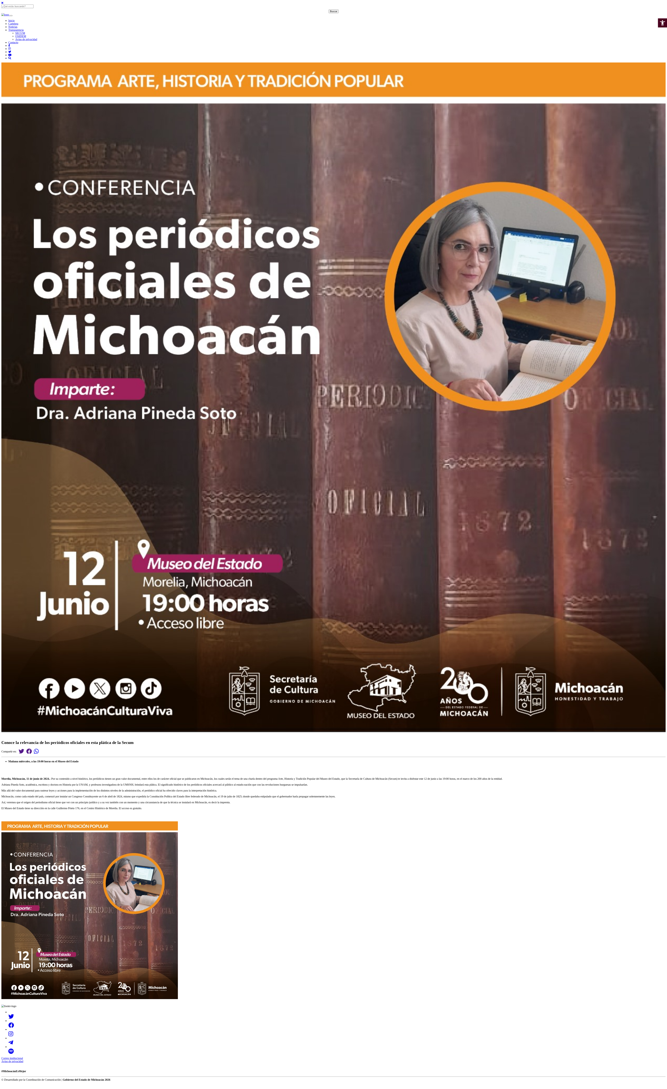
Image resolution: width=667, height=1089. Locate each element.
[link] (662, 22)
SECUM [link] (20, 33)
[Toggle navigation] (11, 15)
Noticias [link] (12, 26)
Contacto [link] (13, 42)
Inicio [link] (11, 20)
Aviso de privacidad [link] (26, 39)
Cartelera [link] (13, 23)
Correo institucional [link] (12, 1058)
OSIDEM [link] (20, 36)
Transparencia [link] (16, 29)
